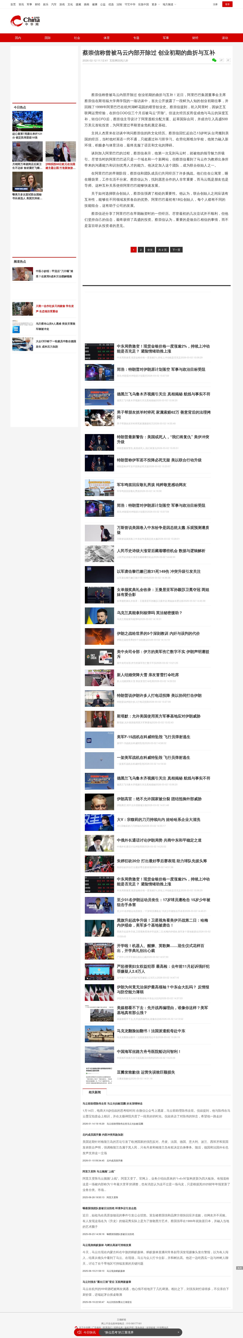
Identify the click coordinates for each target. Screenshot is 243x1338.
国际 (48, 37)
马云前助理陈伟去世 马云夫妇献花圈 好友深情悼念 (113, 1103)
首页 (13, 4)
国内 (18, 37)
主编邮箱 (121, 1319)
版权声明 (129, 1327)
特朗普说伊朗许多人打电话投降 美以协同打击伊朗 (159, 695)
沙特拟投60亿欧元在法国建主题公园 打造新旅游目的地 (61, 167)
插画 (86, 4)
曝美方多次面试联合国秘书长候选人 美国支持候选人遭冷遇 (27, 198)
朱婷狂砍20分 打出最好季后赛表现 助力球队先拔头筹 (162, 860)
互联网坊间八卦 (119, 60)
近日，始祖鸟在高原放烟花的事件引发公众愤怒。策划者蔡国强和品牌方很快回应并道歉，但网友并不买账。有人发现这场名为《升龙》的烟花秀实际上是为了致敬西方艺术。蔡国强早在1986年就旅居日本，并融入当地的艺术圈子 (156, 1221)
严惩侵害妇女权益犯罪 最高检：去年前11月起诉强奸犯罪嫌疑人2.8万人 (163, 968)
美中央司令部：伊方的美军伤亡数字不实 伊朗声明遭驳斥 (163, 654)
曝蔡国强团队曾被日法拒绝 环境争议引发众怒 (109, 1208)
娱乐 (45, 4)
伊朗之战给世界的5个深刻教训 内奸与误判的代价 (158, 633)
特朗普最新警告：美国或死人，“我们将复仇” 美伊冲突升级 (163, 439)
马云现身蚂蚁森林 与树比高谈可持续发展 (107, 1245)
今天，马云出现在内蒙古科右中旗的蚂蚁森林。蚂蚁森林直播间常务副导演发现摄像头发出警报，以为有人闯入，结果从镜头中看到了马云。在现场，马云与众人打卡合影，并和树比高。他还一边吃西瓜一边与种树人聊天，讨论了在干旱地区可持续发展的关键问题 (155, 1258)
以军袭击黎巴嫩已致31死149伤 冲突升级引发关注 (159, 571)
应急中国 (143, 4)
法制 (119, 4)
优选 (111, 4)
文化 (70, 4)
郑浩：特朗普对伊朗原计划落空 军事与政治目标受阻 (161, 369)
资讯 (21, 4)
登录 (227, 4)
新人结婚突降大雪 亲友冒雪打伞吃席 (148, 674)
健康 (94, 4)
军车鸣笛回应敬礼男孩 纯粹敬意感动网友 (151, 484)
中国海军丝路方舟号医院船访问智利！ (149, 1051)
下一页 (176, 250)
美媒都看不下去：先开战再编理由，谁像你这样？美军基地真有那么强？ (162, 1010)
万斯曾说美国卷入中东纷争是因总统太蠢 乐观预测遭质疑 (163, 530)
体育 (107, 37)
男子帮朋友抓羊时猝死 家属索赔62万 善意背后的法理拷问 (164, 414)
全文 (150, 250)
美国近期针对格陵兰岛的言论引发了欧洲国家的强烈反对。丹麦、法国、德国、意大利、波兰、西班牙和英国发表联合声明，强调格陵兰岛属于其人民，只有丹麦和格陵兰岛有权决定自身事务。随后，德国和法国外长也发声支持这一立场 (155, 1147)
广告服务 (96, 1327)
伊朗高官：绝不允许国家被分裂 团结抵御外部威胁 (159, 798)
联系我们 (107, 1327)
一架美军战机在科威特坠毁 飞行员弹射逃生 (153, 757)
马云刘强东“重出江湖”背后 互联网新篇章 (107, 1282)
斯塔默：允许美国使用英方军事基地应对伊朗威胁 (158, 716)
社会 (77, 37)
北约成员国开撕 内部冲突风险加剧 (103, 1134)
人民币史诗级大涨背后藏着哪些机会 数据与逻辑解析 (161, 550)
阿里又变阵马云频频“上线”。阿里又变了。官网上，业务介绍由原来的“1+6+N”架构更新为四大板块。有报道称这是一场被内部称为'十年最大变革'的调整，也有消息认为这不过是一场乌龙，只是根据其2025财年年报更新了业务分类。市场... (156, 1184)
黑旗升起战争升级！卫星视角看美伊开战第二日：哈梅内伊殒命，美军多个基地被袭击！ (162, 922)
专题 (136, 37)
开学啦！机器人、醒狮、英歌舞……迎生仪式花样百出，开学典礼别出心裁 (160, 948)
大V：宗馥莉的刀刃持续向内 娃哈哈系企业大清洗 (158, 819)
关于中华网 (84, 1327)
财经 (37, 4)
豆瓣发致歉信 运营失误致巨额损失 (146, 1072)
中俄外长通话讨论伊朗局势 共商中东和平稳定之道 (159, 840)
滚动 (225, 37)
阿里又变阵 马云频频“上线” (99, 1171)
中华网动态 (162, 1327)
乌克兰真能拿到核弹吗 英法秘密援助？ (150, 612)
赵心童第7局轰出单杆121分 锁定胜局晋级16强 (27, 135)
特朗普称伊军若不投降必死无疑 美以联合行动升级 (159, 460)
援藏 (78, 4)
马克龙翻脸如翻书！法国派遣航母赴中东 (151, 1030)
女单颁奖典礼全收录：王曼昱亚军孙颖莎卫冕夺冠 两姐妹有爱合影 (163, 592)
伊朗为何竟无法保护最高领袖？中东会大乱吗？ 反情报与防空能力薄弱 (163, 989)
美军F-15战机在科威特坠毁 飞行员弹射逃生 (153, 736)
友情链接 (150, 1327)
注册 (215, 4)
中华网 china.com (26, 21)
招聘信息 (118, 1327)
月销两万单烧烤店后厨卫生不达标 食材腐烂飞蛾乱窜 (27, 167)
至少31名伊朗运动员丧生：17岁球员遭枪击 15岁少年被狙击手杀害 (163, 902)
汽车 (54, 4)
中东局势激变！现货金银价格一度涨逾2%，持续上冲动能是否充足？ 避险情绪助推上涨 (163, 348)
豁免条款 (139, 1327)
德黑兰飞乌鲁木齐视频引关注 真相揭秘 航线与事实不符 (163, 393)
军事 (29, 4)
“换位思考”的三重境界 (119, 1332)
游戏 (62, 4)
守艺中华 (130, 4)
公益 (103, 4)
